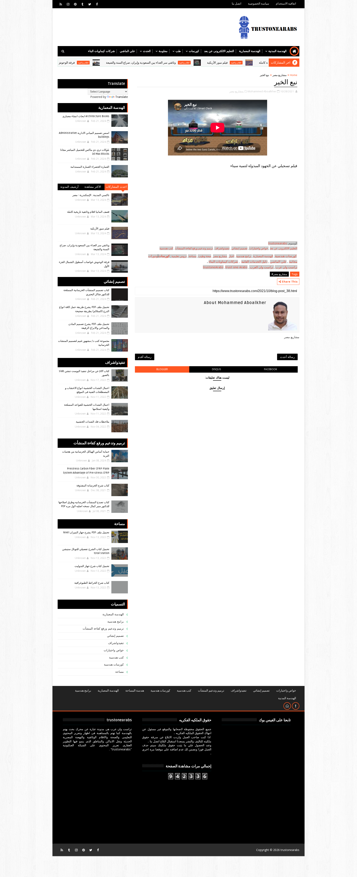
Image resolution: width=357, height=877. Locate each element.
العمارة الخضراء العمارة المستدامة (89, 167)
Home (293, 75)
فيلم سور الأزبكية (249, 62)
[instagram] (68, 4)
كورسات (194, 51)
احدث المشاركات (116, 187)
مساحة (192, 256)
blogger (162, 369)
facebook (270, 369)
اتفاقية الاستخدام (286, 3)
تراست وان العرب (261, 267)
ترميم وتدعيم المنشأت (211, 690)
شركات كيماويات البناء (101, 51)
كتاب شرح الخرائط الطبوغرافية (91, 583)
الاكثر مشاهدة (92, 187)
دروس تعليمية (179, 256)
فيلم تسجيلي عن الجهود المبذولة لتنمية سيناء (263, 166)
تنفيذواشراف (222, 248)
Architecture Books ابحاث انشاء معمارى (85, 116)
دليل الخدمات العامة (254, 261)
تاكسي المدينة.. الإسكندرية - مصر (90, 195)
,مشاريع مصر (236, 91)
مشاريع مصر (280, 75)
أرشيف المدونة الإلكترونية (69, 187)
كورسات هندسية (286, 256)
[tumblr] (82, 4)
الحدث (147, 51)
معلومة (163, 51)
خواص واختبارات (259, 248)
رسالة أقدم (144, 357)
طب (178, 51)
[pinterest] (75, 4)
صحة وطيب (204, 256)
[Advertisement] (217, 212)
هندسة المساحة (134, 690)
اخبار (231, 256)
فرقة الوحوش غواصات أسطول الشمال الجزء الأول (76, 62)
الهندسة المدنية (277, 51)
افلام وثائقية (268, 62)
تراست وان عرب (286, 267)
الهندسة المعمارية (249, 51)
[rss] (61, 4)
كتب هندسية (166, 248)
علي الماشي (127, 51)
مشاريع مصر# (279, 274)
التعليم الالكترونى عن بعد (219, 51)
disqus (216, 369)
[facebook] (97, 4)
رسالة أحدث (287, 357)
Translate (121, 97)
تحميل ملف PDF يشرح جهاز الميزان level (86, 532)
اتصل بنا (236, 3)
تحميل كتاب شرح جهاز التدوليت (92, 566)
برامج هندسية (243, 256)
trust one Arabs (236, 267)
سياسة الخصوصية (258, 3)
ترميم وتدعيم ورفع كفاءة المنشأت (194, 248)
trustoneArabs (213, 267)
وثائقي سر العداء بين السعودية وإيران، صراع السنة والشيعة (172, 62)
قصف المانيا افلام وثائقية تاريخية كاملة (88, 212)
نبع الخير (285, 82)
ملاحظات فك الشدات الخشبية (92, 421)
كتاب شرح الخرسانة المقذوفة (92, 485)
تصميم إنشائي (115, 636)
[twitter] (90, 4)
